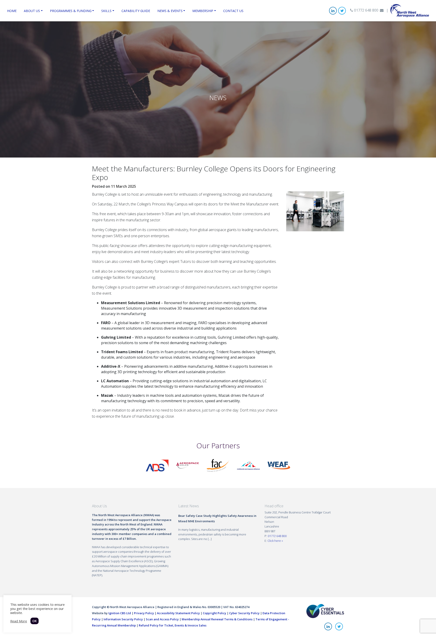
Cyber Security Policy (244, 613)
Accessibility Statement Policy (178, 613)
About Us (32, 11)
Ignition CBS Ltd (119, 613)
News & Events (170, 11)
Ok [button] (34, 621)
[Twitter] (342, 11)
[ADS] (157, 465)
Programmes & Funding (71, 11)
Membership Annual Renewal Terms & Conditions (217, 619)
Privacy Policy (144, 613)
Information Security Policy (123, 619)
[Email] (382, 10)
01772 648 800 (365, 10)
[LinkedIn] (333, 11)
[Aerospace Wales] (187, 465)
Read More (18, 621)
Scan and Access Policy (162, 619)
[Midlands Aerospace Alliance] (248, 465)
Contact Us (233, 11)
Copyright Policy (214, 613)
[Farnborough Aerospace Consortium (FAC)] (218, 465)
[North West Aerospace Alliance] (409, 10)
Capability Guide (135, 11)
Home (12, 11)
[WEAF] (279, 465)
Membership (202, 11)
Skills (106, 11)
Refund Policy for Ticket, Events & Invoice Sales (172, 625)
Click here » (275, 541)
